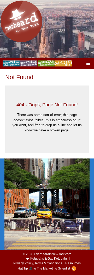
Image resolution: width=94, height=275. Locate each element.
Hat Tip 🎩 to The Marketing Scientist (44, 268)
